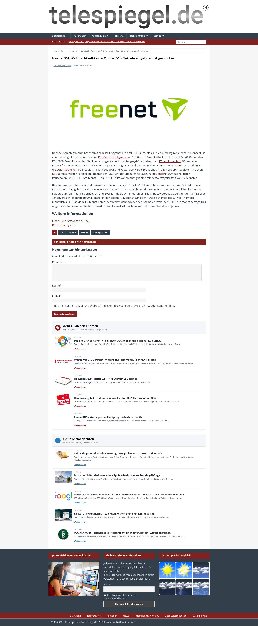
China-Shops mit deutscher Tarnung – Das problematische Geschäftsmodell (118, 453)
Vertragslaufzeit (100, 232)
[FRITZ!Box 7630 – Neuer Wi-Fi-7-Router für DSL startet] (63, 380)
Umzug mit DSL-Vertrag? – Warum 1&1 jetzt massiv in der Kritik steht (115, 359)
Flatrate (72, 232)
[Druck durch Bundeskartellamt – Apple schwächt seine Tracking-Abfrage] (63, 477)
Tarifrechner (94, 615)
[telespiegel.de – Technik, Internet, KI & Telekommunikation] (129, 16)
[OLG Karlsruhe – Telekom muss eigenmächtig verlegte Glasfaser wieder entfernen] (63, 534)
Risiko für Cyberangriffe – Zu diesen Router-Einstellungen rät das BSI (114, 513)
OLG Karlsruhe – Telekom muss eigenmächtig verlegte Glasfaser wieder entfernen (122, 532)
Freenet (84, 232)
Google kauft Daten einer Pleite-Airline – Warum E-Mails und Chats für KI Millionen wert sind (129, 494)
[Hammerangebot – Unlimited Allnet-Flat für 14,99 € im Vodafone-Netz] (63, 399)
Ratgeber (112, 615)
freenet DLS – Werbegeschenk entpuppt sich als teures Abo (108, 417)
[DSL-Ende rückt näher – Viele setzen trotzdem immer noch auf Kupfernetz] (63, 342)
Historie (119, 35)
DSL (54, 174)
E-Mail (56, 295)
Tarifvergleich (58, 35)
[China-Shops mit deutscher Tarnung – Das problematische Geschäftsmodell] (63, 455)
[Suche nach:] (191, 42)
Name (56, 285)
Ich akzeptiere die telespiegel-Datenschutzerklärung (120, 597)
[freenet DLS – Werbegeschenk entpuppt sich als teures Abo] (63, 418)
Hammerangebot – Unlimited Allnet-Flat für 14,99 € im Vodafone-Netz (115, 398)
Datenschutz (199, 615)
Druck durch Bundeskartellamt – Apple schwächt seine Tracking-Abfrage (117, 475)
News (126, 615)
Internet (162, 174)
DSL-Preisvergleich (63, 225)
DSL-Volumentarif (170, 161)
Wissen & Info (99, 35)
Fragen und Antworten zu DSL (70, 221)
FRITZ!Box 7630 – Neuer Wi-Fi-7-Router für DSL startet (105, 378)
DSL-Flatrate (64, 169)
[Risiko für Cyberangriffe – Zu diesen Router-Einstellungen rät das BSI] (63, 515)
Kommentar (59, 262)
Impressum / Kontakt (147, 615)
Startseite (75, 615)
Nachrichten (80, 35)
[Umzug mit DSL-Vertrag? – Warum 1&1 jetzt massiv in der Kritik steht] (63, 361)
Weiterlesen (80, 348)
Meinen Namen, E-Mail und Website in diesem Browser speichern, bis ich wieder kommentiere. (115, 305)
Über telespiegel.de (175, 615)
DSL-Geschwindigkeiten (113, 157)
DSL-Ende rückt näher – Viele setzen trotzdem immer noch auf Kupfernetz (117, 340)
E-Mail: (106, 584)
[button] (6, 619)
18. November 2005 (62, 65)
